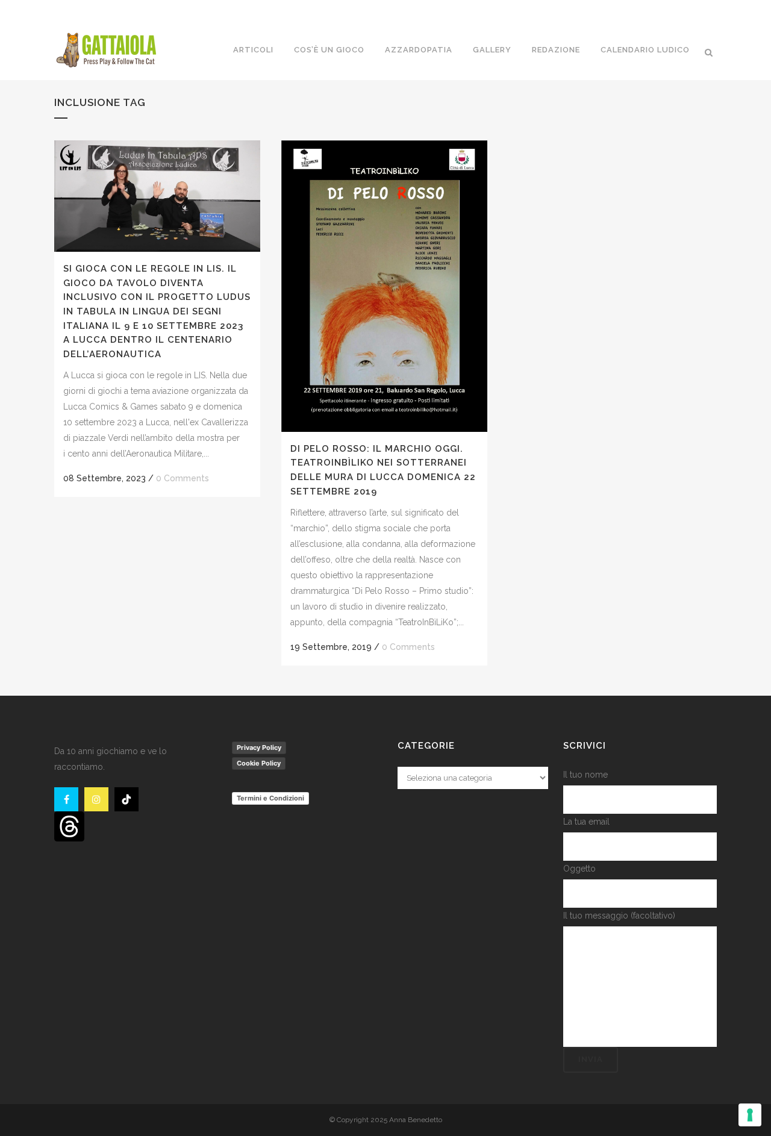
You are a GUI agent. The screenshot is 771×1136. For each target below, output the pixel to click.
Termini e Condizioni (270, 798)
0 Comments (182, 478)
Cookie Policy (259, 763)
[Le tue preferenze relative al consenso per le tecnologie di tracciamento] (749, 1114)
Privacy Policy (259, 747)
